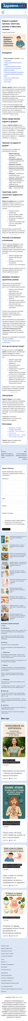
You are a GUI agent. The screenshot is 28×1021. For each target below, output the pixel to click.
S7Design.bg (6, 679)
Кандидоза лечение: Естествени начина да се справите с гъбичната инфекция (18, 572)
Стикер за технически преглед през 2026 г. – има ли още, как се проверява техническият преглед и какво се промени (14, 700)
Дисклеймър (4, 967)
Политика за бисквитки (6, 975)
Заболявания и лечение (8, 442)
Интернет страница (7, 513)
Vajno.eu (5, 642)
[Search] (26, 12)
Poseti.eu (5, 665)
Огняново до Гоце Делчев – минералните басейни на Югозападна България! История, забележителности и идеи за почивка (13, 669)
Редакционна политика (6, 980)
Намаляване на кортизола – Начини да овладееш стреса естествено (14, 773)
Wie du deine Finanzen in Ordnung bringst (10, 644)
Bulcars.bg (5, 691)
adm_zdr (6, 778)
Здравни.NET (19, 997)
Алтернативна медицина (7, 956)
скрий (22, 58)
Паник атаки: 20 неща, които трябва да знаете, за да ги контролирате (14, 835)
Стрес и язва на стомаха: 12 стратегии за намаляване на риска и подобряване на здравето (14, 879)
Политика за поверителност (7, 978)
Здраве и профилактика (14, 440)
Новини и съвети (9, 760)
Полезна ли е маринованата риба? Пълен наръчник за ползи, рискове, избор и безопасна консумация (18, 555)
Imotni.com (6, 705)
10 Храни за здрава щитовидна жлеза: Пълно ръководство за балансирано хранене (13, 929)
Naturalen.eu (6, 628)
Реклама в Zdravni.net (6, 969)
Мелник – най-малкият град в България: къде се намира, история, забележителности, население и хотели (12, 675)
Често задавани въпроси (7, 986)
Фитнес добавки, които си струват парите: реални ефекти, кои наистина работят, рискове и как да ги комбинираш (12, 637)
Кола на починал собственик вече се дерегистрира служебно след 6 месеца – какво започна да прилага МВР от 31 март (13, 695)
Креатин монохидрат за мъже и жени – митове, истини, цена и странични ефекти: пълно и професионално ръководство (14, 632)
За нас (2, 959)
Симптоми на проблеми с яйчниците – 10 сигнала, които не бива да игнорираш (18, 581)
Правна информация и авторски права (10, 983)
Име (3, 498)
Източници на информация (7, 964)
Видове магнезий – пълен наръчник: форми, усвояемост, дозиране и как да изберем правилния (18, 564)
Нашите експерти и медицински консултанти (11, 989)
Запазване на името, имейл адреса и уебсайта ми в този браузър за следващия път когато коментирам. (15, 522)
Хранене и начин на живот (12, 865)
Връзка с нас (4, 961)
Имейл (4, 506)
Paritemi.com (6, 652)
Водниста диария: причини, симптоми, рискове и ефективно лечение (17, 590)
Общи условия (4, 972)
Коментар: (5, 478)
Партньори (3, 991)
